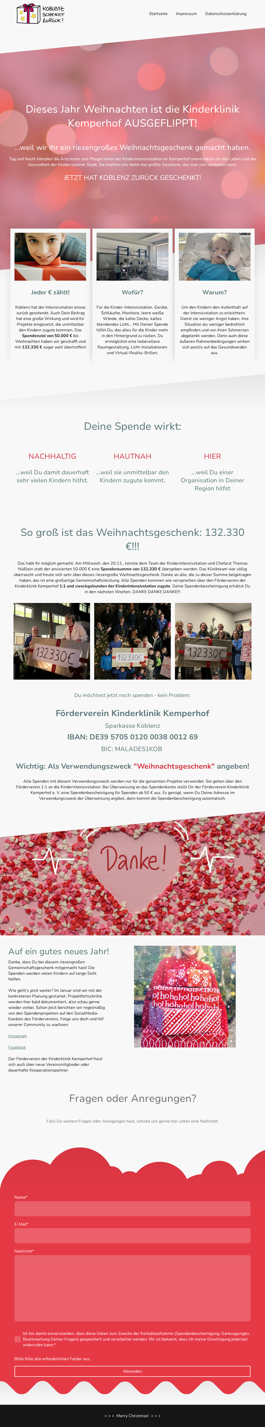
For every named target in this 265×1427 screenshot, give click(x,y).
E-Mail (21, 1224)
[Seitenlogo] (40, 14)
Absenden (132, 1371)
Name (20, 1197)
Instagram (17, 1036)
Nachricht (24, 1251)
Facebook (17, 1047)
